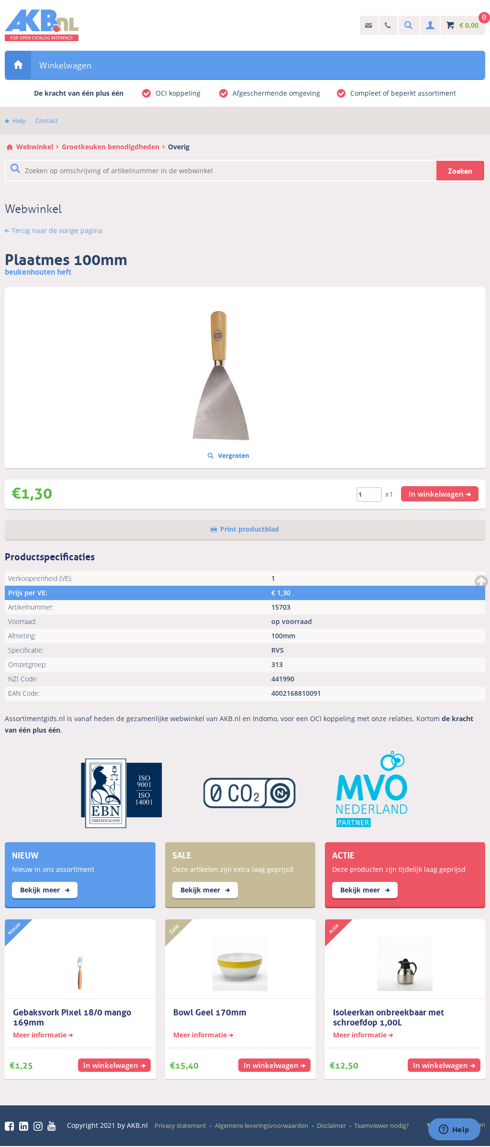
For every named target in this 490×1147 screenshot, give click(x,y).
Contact (46, 120)
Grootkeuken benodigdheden (110, 146)
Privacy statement (180, 1125)
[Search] (407, 25)
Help (19, 120)
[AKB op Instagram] (39, 1126)
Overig (178, 146)
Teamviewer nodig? (381, 1125)
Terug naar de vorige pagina (56, 230)
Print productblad (249, 529)
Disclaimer (331, 1125)
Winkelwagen (65, 65)
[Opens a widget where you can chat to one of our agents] (454, 1130)
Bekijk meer (41, 889)
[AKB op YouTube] (52, 1126)
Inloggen (429, 25)
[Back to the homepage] (41, 25)
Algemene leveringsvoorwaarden (261, 1125)
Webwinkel (18, 65)
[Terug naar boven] (482, 581)
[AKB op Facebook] (11, 1126)
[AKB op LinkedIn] (25, 1126)
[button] (440, 493)
